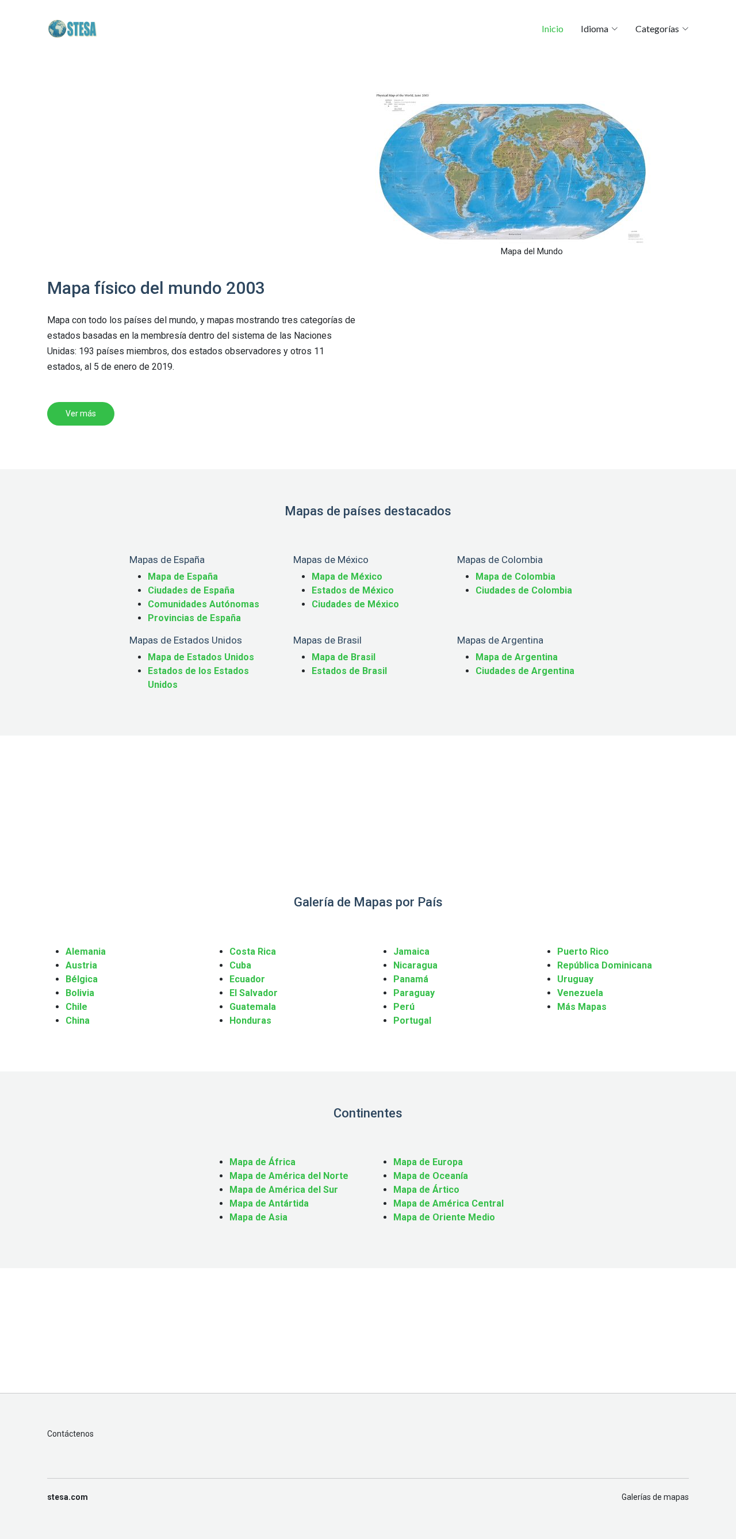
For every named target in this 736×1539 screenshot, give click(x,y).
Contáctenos (70, 1433)
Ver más (81, 413)
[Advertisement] (204, 172)
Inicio (553, 28)
